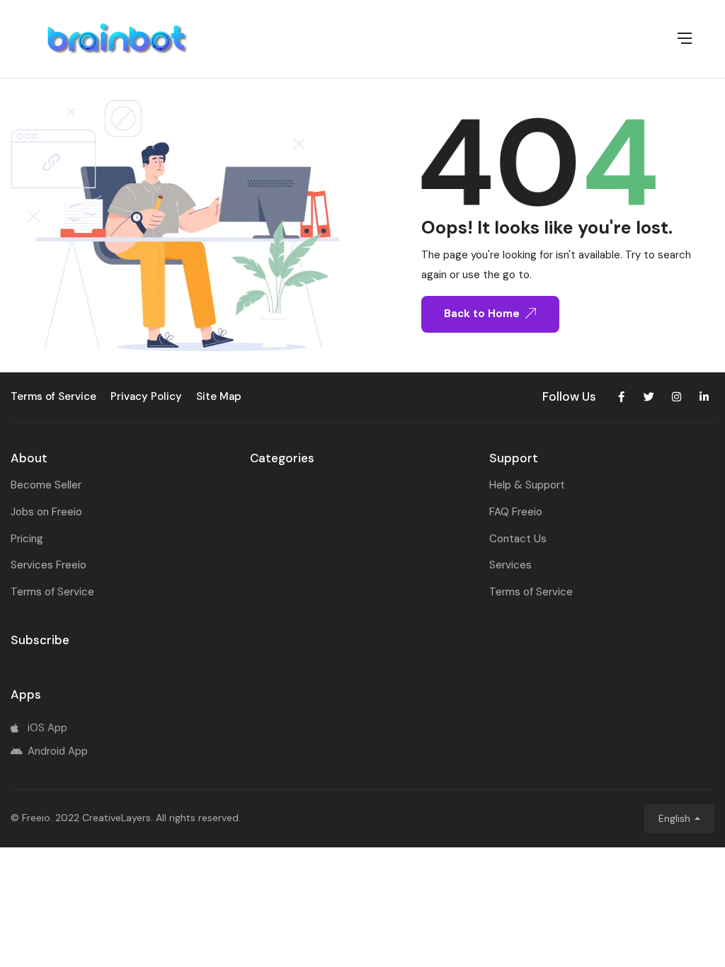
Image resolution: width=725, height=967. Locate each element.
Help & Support (527, 485)
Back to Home (482, 314)
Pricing (27, 539)
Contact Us (518, 539)
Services (510, 565)
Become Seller (46, 485)
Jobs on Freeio (46, 512)
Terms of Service (52, 592)
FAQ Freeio (515, 512)
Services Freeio (48, 565)
